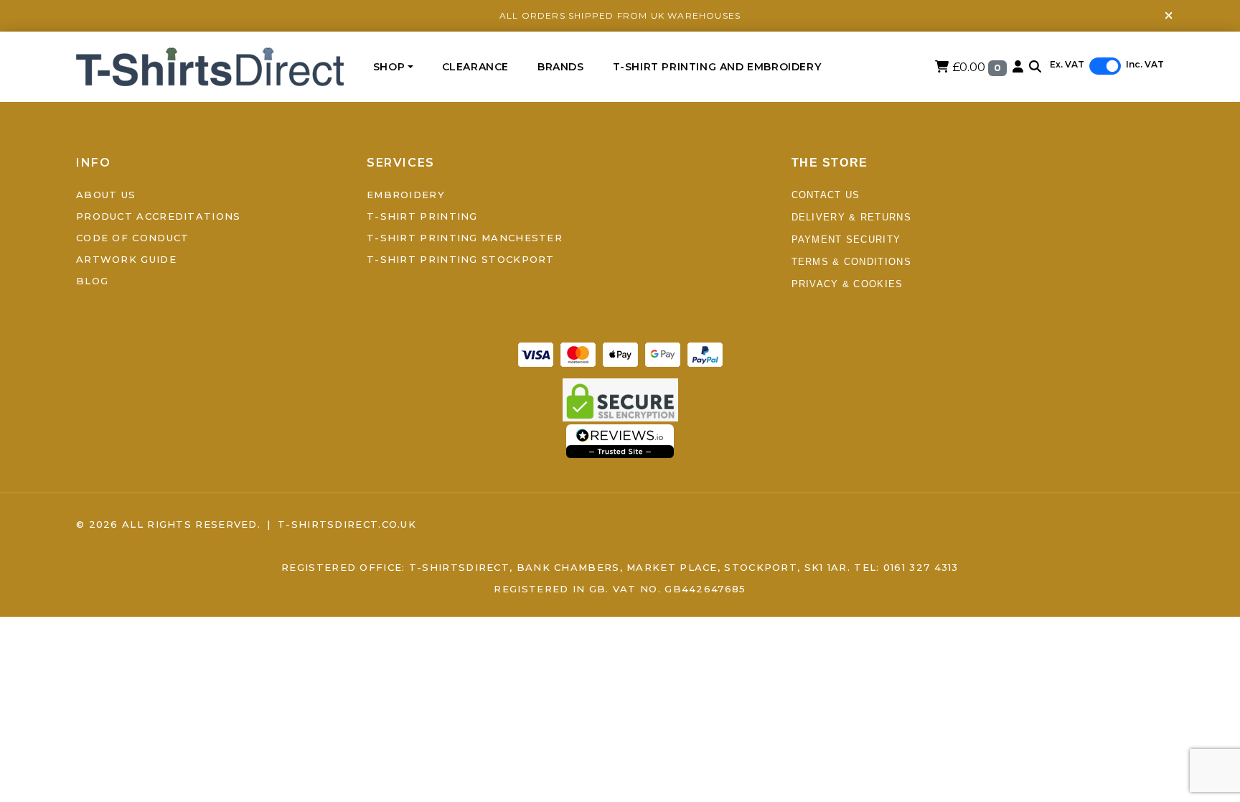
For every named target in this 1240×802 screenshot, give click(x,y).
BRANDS (560, 66)
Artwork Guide (126, 259)
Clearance (475, 66)
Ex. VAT (1067, 64)
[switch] (1105, 66)
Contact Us (826, 195)
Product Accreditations (158, 216)
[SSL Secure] (620, 398)
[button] (1035, 67)
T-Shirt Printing (422, 216)
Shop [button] (389, 66)
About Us (106, 194)
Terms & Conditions (851, 261)
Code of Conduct (132, 237)
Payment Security (846, 239)
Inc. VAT (1145, 64)
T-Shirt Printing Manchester (465, 237)
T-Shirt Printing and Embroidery (717, 66)
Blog (92, 280)
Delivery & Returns (851, 217)
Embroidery (406, 194)
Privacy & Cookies (847, 284)
